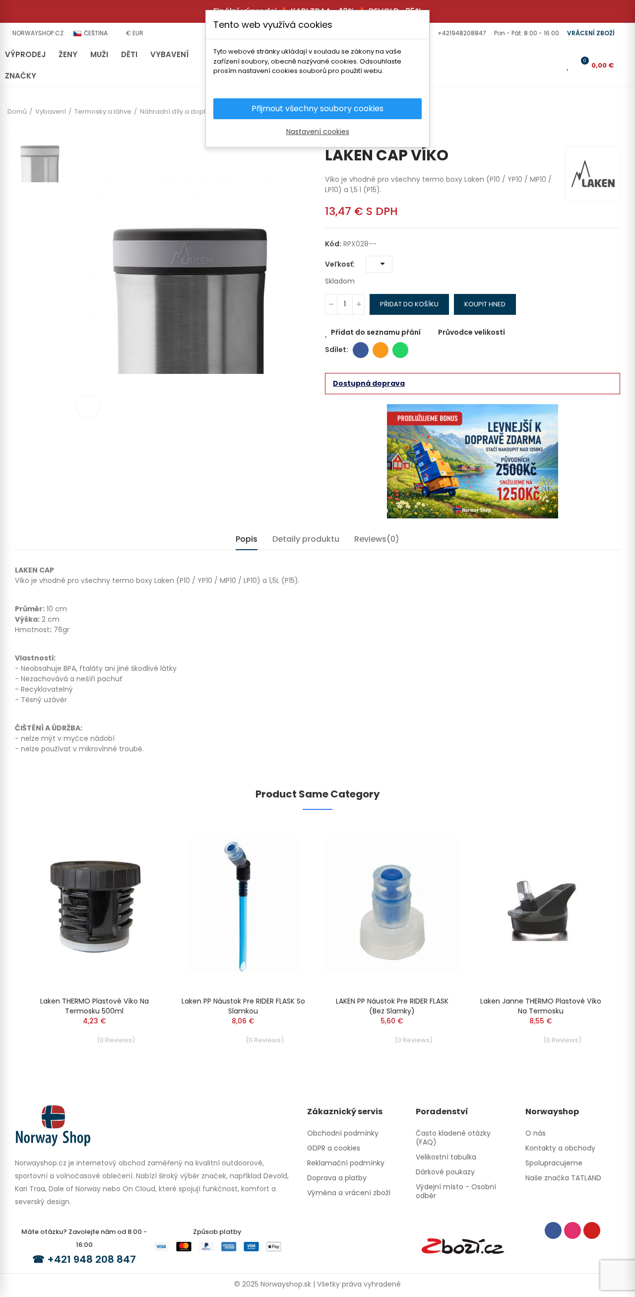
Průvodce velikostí (471, 332)
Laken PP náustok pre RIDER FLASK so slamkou (243, 1006)
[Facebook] (553, 1230)
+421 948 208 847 (91, 1259)
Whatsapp (400, 350)
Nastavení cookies (317, 132)
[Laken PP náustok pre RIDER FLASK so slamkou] (243, 905)
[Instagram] (572, 1230)
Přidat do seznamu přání (376, 332)
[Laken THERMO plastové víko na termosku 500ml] (94, 905)
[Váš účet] (554, 65)
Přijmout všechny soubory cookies (317, 108)
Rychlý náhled (136, 859)
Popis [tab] (246, 539)
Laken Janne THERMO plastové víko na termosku (540, 1006)
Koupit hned (485, 304)
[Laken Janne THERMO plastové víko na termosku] (541, 905)
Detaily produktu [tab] (305, 539)
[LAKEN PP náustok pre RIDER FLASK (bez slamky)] (392, 905)
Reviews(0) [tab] (376, 539)
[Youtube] (591, 1230)
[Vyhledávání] (538, 65)
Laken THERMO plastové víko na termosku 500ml (94, 1006)
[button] (461, 33)
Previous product (597, 132)
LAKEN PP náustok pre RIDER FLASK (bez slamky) (392, 1006)
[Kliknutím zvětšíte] (88, 407)
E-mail (380, 350)
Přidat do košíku (409, 304)
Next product (612, 132)
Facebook (361, 350)
